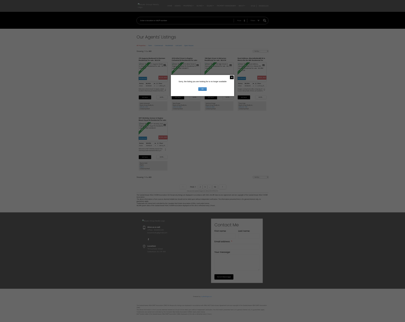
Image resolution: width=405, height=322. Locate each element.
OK (202, 89)
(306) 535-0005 (177, 107)
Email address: (222, 241)
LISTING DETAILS (145, 97)
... (209, 187)
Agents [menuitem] (178, 6)
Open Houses (189, 45)
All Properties (141, 45)
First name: (220, 230)
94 (215, 187)
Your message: (222, 252)
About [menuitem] (241, 6)
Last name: (244, 230)
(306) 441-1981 (243, 107)
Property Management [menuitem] (226, 6)
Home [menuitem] (169, 6)
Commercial (159, 45)
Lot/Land (178, 45)
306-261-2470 (144, 107)
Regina (142, 167)
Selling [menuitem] (210, 6)
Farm (150, 45)
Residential (169, 45)
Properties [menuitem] (187, 6)
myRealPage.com (206, 296)
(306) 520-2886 (210, 107)
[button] (148, 239)
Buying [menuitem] (199, 6)
